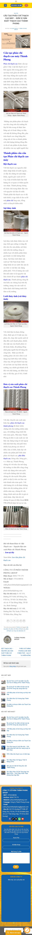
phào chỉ (10, 200)
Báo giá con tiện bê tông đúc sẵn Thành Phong (17, 766)
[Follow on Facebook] (9, 819)
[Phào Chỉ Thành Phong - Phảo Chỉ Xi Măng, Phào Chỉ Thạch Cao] (16, 1)
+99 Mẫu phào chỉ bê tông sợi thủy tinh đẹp (19, 693)
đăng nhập (12, 666)
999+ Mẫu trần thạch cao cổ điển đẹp (18, 754)
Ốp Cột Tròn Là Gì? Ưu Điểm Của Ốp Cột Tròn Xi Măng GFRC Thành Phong (18, 681)
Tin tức (16, 13)
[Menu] (5, 5)
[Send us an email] (16, 819)
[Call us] (19, 819)
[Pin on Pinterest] (20, 620)
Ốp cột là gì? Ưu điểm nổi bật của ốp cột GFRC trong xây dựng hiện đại (18, 687)
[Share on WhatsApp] (7, 620)
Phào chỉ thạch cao (10, 64)
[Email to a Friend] (17, 620)
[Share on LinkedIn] (24, 620)
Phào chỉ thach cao (20, 629)
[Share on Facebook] (11, 620)
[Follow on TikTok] (13, 819)
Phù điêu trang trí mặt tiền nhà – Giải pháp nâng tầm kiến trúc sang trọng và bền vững (18, 748)
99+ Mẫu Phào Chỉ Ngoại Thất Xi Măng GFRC (17, 760)
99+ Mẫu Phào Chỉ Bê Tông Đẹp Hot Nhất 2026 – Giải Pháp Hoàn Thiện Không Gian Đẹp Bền (18, 773)
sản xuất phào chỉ (20, 630)
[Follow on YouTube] (22, 819)
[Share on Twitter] (14, 620)
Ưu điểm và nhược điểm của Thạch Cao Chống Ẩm (19, 705)
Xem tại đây (9, 552)
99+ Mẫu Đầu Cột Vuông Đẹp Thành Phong (18, 699)
